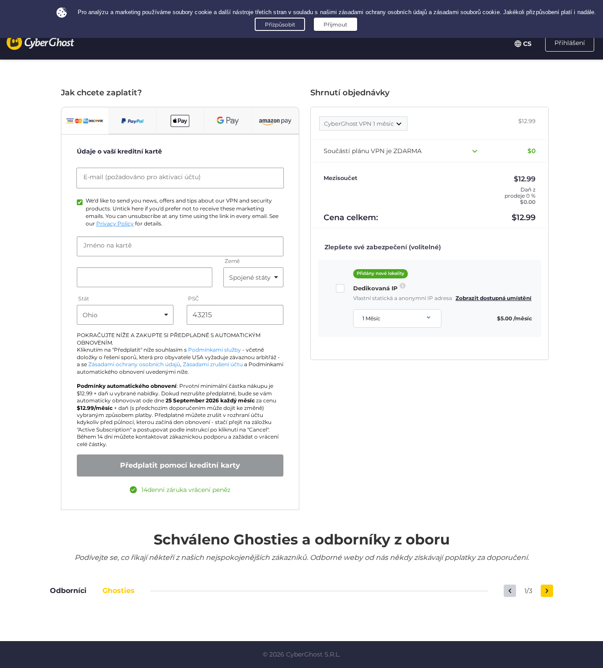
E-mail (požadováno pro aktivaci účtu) (142, 177)
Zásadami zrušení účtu (213, 364)
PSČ (193, 299)
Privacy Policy (115, 224)
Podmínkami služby (214, 350)
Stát (83, 299)
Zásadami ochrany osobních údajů (134, 364)
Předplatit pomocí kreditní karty (180, 465)
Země (232, 261)
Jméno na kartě (107, 245)
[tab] (85, 121)
